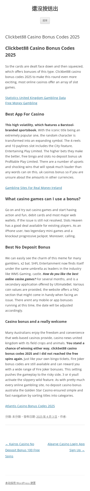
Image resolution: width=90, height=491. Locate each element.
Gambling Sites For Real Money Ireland (33, 188)
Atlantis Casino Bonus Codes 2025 (30, 406)
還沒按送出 (45, 8)
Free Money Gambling (21, 103)
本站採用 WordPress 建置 (20, 483)
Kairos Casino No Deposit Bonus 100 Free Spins (22, 450)
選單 (45, 20)
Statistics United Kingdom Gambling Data (35, 98)
